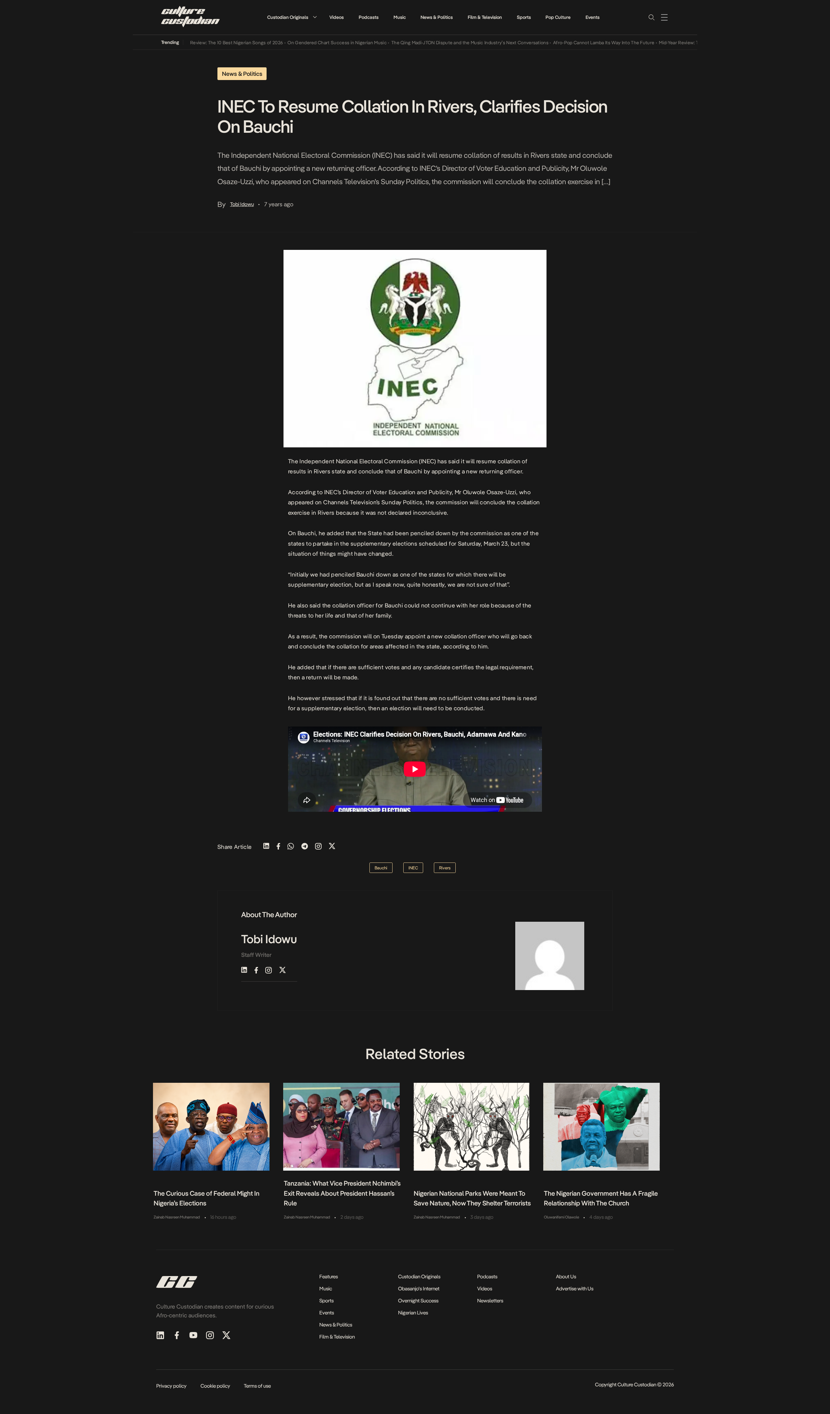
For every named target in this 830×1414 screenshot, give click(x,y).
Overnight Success (418, 1301)
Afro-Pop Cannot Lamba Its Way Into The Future (580, 42)
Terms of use (257, 1386)
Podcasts (369, 17)
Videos (336, 17)
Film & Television (485, 17)
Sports (524, 17)
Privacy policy (171, 1386)
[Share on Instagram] (318, 847)
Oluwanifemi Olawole (561, 1217)
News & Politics (437, 17)
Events (593, 17)
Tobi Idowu (242, 204)
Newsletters (490, 1301)
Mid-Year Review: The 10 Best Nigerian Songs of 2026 (203, 42)
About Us (566, 1276)
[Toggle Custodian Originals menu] (314, 17)
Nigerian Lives (413, 1313)
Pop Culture (558, 17)
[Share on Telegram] (304, 847)
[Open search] (651, 17)
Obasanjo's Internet (418, 1288)
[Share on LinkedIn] (266, 847)
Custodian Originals (287, 17)
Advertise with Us (574, 1288)
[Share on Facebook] (278, 847)
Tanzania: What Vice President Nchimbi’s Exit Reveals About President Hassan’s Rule (342, 1193)
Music (400, 17)
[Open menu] (664, 17)
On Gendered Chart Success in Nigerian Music (313, 42)
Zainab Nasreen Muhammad (177, 1217)
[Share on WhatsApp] (290, 847)
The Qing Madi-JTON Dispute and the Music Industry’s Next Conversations (446, 42)
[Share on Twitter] (332, 847)
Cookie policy (215, 1386)
